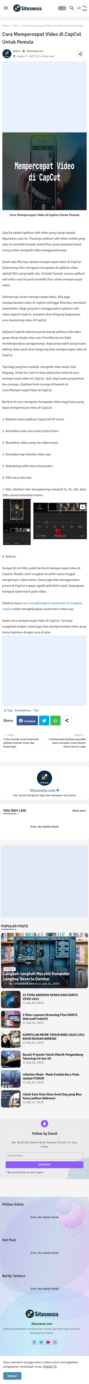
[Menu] (6, 8)
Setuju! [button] (12, 1376)
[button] (62, 8)
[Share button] (67, 720)
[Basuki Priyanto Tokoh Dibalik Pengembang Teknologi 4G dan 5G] (11, 1059)
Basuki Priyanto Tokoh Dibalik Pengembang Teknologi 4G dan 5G (53, 1056)
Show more (79, 810)
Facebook (30, 721)
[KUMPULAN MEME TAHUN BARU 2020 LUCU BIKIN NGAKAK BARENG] (11, 1039)
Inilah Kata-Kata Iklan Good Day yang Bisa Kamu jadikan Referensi (52, 1096)
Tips (15, 25)
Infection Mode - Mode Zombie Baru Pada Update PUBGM (51, 1076)
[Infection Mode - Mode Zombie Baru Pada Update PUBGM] (11, 1079)
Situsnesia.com (42, 790)
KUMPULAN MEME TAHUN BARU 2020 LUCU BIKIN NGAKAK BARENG (53, 1037)
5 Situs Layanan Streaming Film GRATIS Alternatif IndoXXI (50, 1017)
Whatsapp (55, 720)
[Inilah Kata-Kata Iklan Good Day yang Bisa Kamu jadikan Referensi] (11, 1099)
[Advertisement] (44, 96)
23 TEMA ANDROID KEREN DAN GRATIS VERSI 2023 (50, 997)
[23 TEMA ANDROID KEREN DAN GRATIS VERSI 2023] (11, 999)
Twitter (44, 720)
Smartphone (22, 710)
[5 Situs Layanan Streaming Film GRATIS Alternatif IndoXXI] (11, 1019)
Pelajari (48, 1366)
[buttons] (34, 1342)
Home (5, 25)
